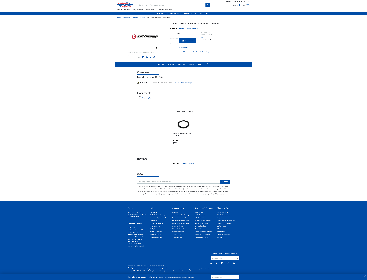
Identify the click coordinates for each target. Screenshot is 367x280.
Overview (171, 64)
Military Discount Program (202, 234)
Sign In (235, 5)
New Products (221, 231)
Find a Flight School (200, 226)
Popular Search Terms (201, 237)
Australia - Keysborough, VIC (136, 246)
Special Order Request (223, 234)
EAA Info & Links (199, 218)
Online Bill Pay (154, 220)
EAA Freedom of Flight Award (180, 220)
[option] (145, 36)
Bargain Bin (220, 218)
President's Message (178, 231)
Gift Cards (220, 229)
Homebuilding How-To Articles (204, 231)
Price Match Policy (155, 226)
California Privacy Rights (134, 265)
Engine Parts (126, 17)
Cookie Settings (160, 265)
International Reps (177, 226)
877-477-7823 (238, 2)
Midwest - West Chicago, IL (135, 234)
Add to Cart (188, 41)
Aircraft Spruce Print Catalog (180, 215)
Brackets (142, 17)
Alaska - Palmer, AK (133, 241)
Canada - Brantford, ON (134, 244)
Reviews (191, 64)
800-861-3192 (143, 214)
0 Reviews (181, 28)
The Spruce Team (177, 237)
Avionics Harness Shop (224, 215)
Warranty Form (147, 98)
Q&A (199, 64)
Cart (246, 5)
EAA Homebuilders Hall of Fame (181, 223)
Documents (181, 64)
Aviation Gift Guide (222, 212)
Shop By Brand (138, 10)
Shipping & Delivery (155, 234)
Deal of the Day (221, 226)
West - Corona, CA (133, 228)
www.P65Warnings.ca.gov (183, 83)
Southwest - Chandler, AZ (135, 230)
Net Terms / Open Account (158, 218)
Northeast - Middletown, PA (136, 237)
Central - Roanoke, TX (134, 232)
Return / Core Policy (156, 231)
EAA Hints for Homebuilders (203, 220)
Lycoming (135, 17)
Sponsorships (176, 234)
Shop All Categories (123, 10)
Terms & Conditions (156, 237)
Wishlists (228, 2)
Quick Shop (183, 143)
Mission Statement (178, 229)
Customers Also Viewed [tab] (184, 112)
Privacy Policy (163, 267)
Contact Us (247, 2)
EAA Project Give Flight (201, 223)
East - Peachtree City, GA (135, 239)
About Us (175, 212)
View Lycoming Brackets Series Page (197, 52)
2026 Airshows (199, 212)
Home (119, 17)
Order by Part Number (165, 10)
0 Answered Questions (193, 28)
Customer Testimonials (179, 218)
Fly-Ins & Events (199, 229)
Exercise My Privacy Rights (148, 265)
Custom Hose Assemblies (224, 223)
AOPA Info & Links (200, 215)
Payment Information (156, 223)
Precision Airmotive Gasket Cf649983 (182, 135)
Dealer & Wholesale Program (158, 215)
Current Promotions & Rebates (226, 220)
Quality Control (154, 229)
